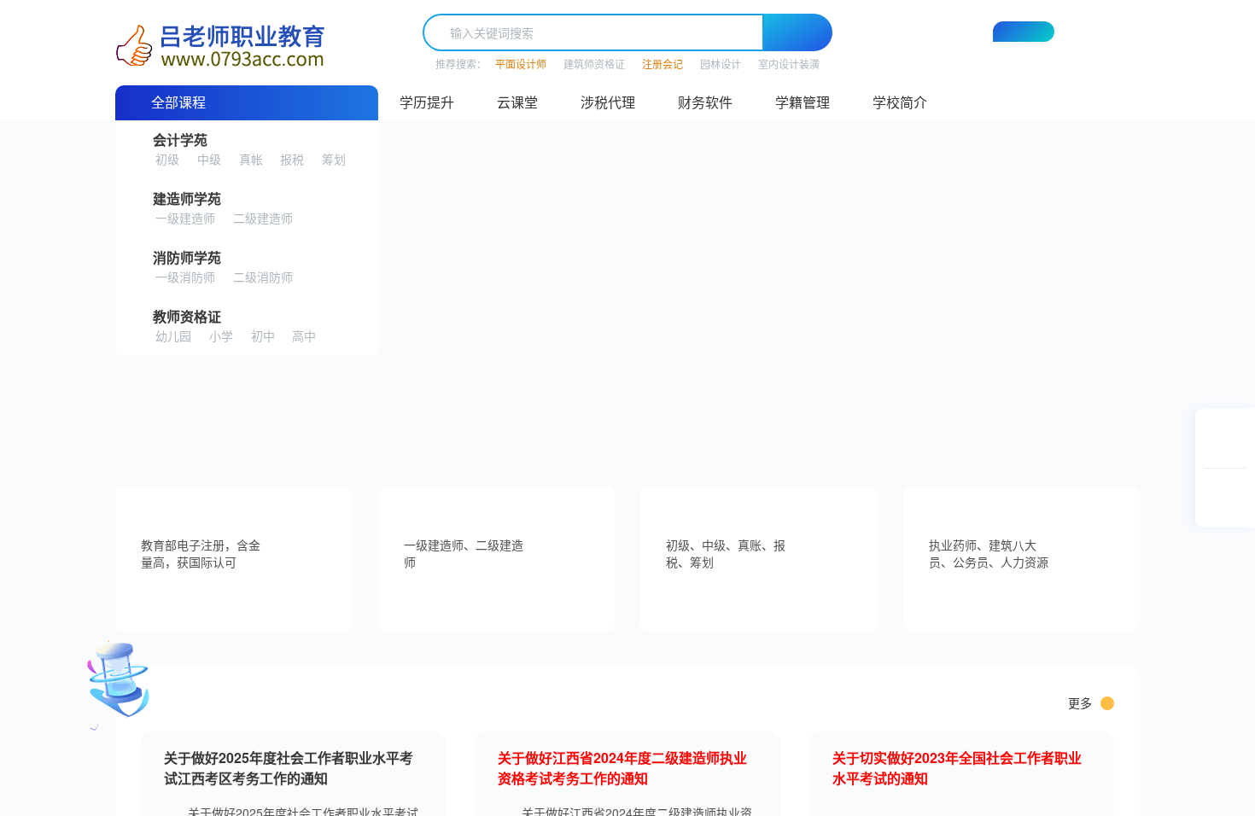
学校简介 (900, 102)
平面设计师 (520, 63)
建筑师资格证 (594, 63)
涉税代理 (608, 102)
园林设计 (720, 63)
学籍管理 (802, 102)
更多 (1080, 702)
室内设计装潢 (789, 63)
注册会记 (662, 63)
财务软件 (705, 102)
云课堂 (517, 102)
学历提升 (427, 102)
